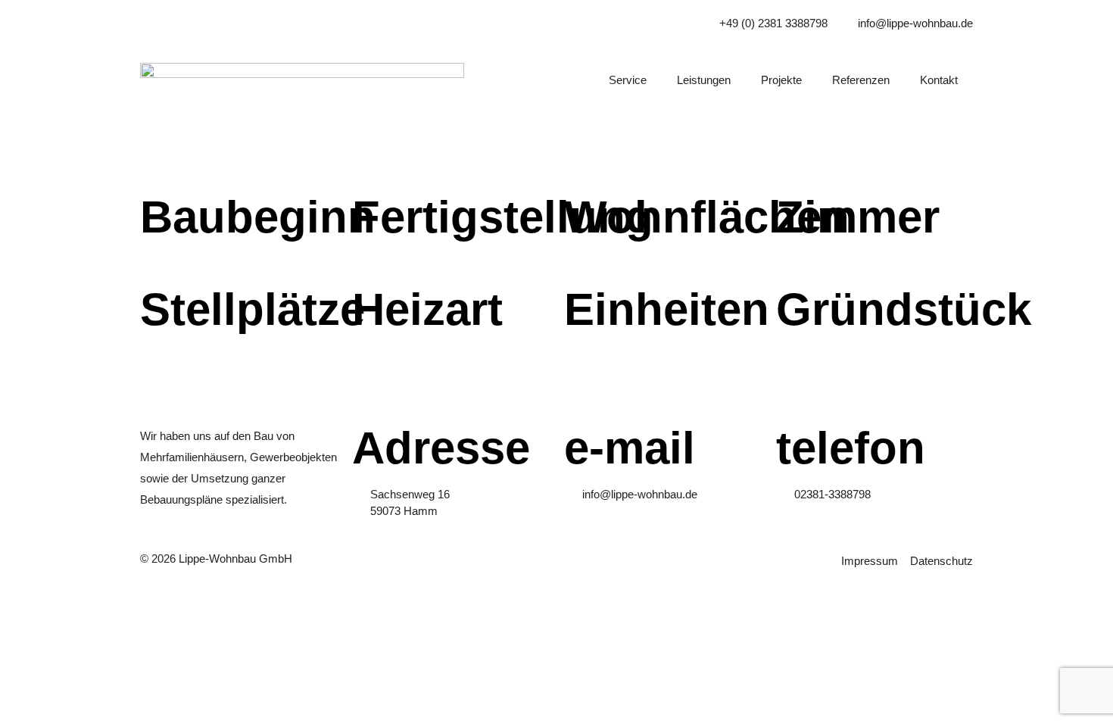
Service (628, 79)
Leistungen (704, 79)
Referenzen (861, 79)
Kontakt (939, 79)
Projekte (781, 79)
